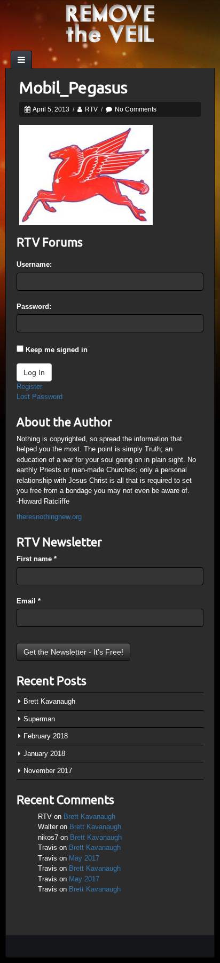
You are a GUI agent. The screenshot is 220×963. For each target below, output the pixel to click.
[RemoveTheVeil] (110, 23)
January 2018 (44, 754)
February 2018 (45, 736)
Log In (34, 372)
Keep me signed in (57, 350)
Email (29, 601)
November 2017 (47, 771)
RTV (91, 109)
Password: (34, 307)
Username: (34, 264)
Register (29, 387)
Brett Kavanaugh (49, 701)
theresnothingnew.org (49, 517)
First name (37, 559)
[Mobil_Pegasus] (86, 174)
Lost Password (39, 397)
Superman (39, 719)
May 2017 (84, 858)
